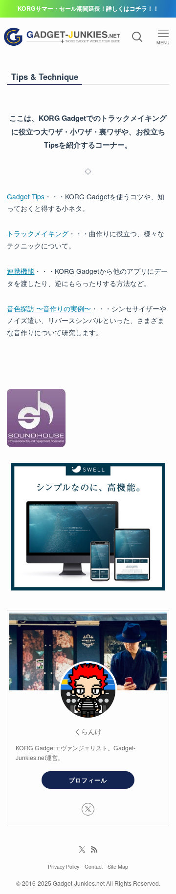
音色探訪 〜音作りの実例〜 (49, 308)
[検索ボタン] (137, 37)
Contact (94, 866)
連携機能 (20, 271)
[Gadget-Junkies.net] (62, 37)
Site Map (118, 866)
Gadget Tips (25, 196)
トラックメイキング (37, 233)
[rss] (93, 849)
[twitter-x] (88, 809)
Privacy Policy (63, 866)
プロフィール (88, 780)
